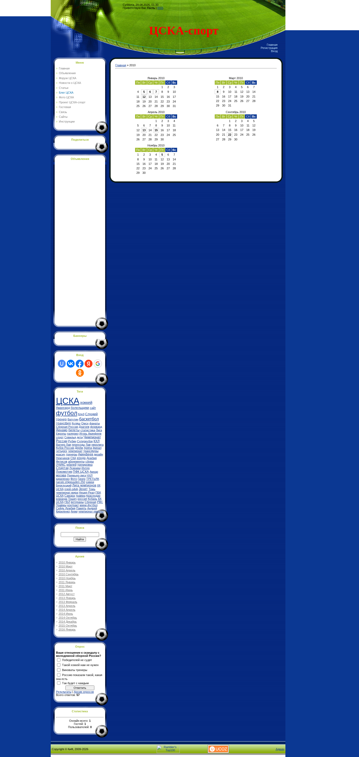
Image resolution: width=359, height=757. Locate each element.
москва (61, 475)
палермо (73, 433)
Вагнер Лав (63, 444)
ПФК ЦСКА (81, 472)
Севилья (70, 437)
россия (82, 498)
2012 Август (67, 594)
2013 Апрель (67, 605)
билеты (74, 430)
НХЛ (90, 475)
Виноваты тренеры (74, 669)
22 (229, 134)
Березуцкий (63, 485)
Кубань (92, 498)
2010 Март (66, 566)
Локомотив (64, 472)
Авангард (63, 408)
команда (61, 498)
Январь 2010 (156, 78)
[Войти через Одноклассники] (80, 373)
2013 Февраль (68, 601)
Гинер (81, 478)
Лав (88, 444)
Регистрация (269, 47)
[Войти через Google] (98, 363)
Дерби (79, 447)
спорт (60, 437)
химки (90, 482)
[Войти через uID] (62, 364)
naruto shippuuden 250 (70, 482)
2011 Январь (67, 582)
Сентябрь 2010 (236, 112)
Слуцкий (91, 414)
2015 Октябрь (68, 625)
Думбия (91, 458)
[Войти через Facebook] (80, 364)
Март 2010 (236, 78)
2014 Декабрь (68, 621)
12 (144, 96)
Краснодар (93, 495)
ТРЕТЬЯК (92, 478)
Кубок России (65, 447)
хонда (81, 458)
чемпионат (75, 451)
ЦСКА (67, 401)
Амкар (94, 471)
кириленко (63, 478)
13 (144, 130)
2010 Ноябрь (67, 578)
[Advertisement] (77, 242)
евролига (97, 444)
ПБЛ (67, 502)
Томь (92, 489)
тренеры (71, 454)
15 (156, 130)
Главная (272, 44)
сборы (89, 461)
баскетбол (89, 419)
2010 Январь (67, 562)
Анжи (74, 511)
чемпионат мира (67, 492)
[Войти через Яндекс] (89, 364)
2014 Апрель (67, 609)
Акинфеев (85, 454)
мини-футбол (89, 505)
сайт (93, 407)
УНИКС (61, 464)
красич (60, 454)
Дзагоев (84, 426)
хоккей (86, 402)
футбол (66, 413)
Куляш (76, 423)
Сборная (90, 502)
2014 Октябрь (68, 617)
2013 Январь (67, 597)
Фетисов (61, 461)
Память (81, 508)
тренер (61, 419)
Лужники (75, 468)
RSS (160, 7)
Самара (69, 495)
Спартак (62, 468)
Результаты (63, 691)
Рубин (72, 441)
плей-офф (71, 489)
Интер (85, 468)
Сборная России (67, 426)
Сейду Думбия (65, 508)
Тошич (72, 498)
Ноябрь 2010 (156, 145)
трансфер (63, 423)
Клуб (81, 414)
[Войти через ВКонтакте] (71, 364)
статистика (87, 430)
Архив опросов (84, 691)
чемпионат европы (91, 511)
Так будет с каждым (75, 682)
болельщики (80, 408)
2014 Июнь (66, 613)
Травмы (61, 505)
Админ (280, 749)
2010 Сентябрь (69, 574)
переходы (78, 444)
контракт (73, 505)
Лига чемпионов (84, 485)
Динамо (62, 430)
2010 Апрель (67, 570)
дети (80, 437)
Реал (91, 492)
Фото (73, 478)
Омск (85, 423)
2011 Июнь (66, 590)
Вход (274, 51)
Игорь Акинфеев (90, 433)
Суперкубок (85, 441)
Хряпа (88, 447)
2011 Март (65, 586)
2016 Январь (67, 629)
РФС (100, 502)
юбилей (71, 464)
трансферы (91, 451)
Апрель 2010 (156, 112)
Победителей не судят (77, 659)
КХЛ (97, 441)
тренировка (85, 464)
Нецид (83, 492)
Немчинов (63, 458)
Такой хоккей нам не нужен (80, 664)
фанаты (94, 423)
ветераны (77, 502)
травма (80, 495)
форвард (96, 426)
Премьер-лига (76, 475)
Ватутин (73, 419)
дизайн (98, 454)
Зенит (83, 489)
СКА (73, 458)
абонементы (76, 461)
